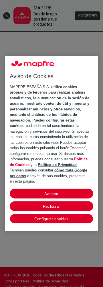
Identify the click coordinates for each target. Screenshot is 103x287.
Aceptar (51, 193)
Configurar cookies (51, 219)
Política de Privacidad (57, 164)
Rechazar (51, 206)
